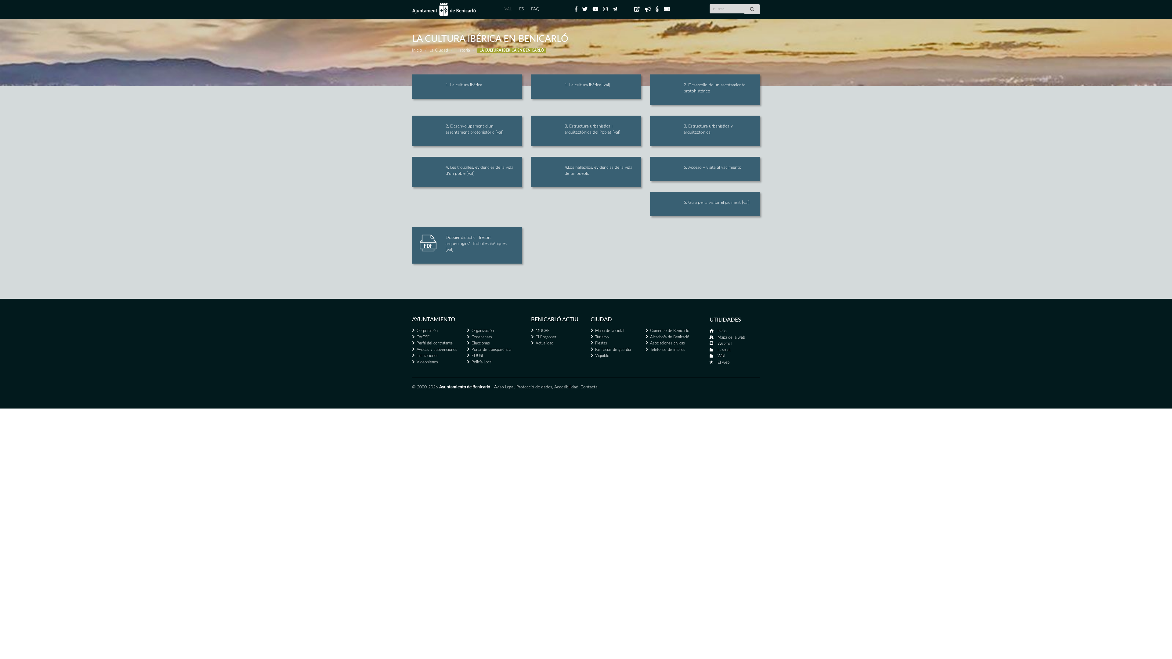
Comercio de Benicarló (669, 331)
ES (521, 9)
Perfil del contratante (435, 343)
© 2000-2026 (425, 387)
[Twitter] (585, 9)
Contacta (589, 387)
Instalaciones (427, 356)
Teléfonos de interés (667, 350)
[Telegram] (615, 9)
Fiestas (601, 343)
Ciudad (601, 319)
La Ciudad (438, 50)
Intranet (724, 350)
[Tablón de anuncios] (637, 9)
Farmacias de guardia (613, 350)
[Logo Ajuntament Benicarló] (444, 9)
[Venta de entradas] (667, 9)
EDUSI (477, 356)
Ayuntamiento (433, 319)
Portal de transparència (491, 350)
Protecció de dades (534, 387)
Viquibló (602, 356)
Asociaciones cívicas (667, 343)
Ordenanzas (482, 337)
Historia (462, 50)
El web (723, 363)
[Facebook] (576, 9)
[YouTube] (595, 9)
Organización (483, 331)
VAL (508, 9)
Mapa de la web (731, 338)
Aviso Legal (504, 387)
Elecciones (481, 343)
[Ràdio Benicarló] (657, 9)
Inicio (417, 50)
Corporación (427, 331)
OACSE (423, 337)
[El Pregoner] (647, 9)
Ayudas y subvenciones (437, 350)
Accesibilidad (566, 387)
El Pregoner (546, 337)
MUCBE (543, 331)
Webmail (725, 344)
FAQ (535, 9)
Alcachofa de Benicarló (669, 337)
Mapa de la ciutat (609, 331)
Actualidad (544, 343)
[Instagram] (605, 9)
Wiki (721, 356)
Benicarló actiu (554, 319)
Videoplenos (427, 362)
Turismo (602, 337)
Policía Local (482, 362)
